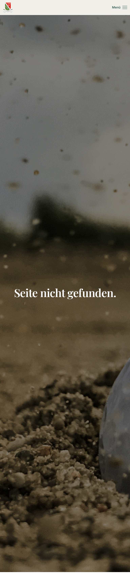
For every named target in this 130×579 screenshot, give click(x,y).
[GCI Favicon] (8, 4)
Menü (116, 7)
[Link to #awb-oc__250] (124, 7)
